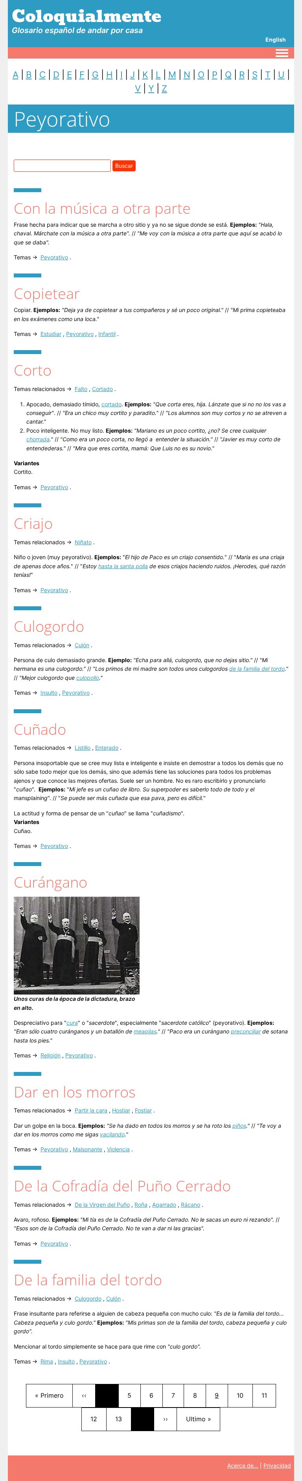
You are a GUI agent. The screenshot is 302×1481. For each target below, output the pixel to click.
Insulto (49, 692)
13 (123, 1419)
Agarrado (164, 1204)
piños (239, 1125)
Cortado (102, 388)
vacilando (112, 1134)
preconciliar (246, 1031)
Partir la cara (91, 1110)
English (275, 39)
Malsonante (87, 1149)
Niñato (83, 542)
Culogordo (88, 1298)
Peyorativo (54, 257)
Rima (47, 1361)
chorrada (38, 439)
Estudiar (51, 333)
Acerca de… (242, 1465)
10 (244, 1395)
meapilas (145, 1031)
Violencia (118, 1149)
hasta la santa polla (123, 566)
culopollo (87, 677)
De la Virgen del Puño (102, 1204)
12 (98, 1419)
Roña (140, 1204)
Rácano (190, 1204)
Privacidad (277, 1465)
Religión (51, 1055)
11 (268, 1395)
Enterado (106, 747)
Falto (81, 388)
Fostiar (143, 1110)
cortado (111, 404)
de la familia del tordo (257, 668)
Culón (82, 645)
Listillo (82, 747)
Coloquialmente (86, 16)
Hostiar (121, 1110)
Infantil (107, 333)
